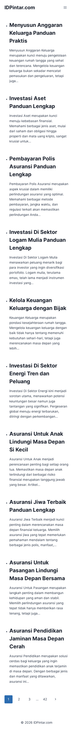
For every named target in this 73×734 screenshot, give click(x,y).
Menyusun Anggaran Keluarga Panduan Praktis (35, 33)
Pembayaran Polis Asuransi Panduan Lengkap (32, 166)
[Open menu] (65, 7)
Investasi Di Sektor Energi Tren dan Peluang (33, 373)
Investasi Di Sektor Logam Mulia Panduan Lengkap (37, 240)
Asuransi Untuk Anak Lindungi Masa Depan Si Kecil (37, 442)
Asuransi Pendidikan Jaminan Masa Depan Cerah (36, 638)
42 (45, 699)
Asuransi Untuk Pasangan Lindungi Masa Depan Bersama (37, 570)
